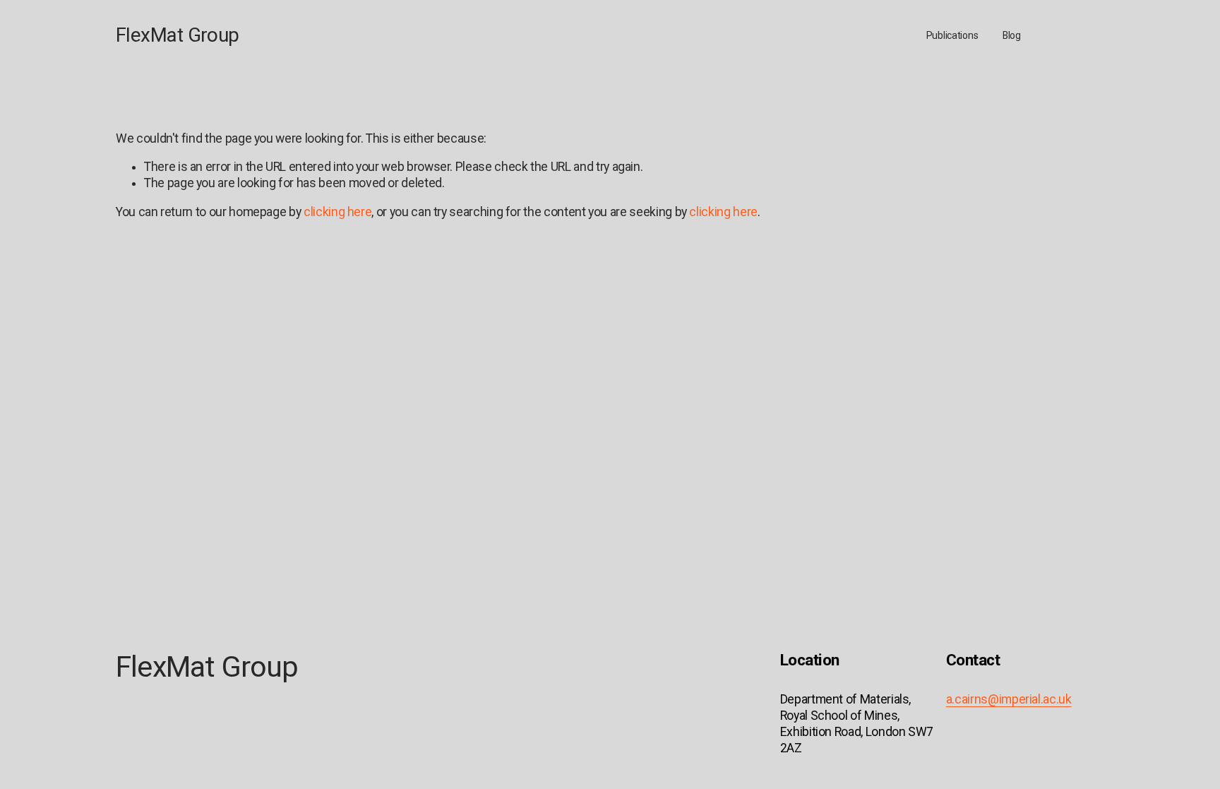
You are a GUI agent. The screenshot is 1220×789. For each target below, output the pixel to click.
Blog (1012, 35)
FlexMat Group (177, 35)
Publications (952, 35)
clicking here (337, 212)
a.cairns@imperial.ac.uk (1009, 699)
